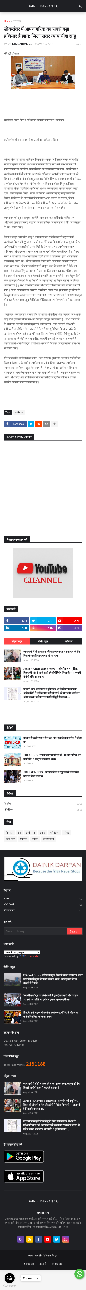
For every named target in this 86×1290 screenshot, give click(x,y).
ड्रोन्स (42, 832)
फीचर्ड (66, 832)
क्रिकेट (43, 803)
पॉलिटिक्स (43, 809)
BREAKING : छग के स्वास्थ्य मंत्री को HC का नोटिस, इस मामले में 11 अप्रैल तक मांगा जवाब (52, 757)
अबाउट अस (29, 1263)
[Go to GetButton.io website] (9, 1286)
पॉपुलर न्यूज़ (17, 641)
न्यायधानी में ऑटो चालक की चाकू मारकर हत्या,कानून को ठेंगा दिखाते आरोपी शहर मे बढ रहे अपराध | (51, 653)
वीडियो (35, 838)
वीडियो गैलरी (48, 838)
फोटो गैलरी (10, 838)
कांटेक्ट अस (57, 1263)
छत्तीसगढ (17, 21)
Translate (32, 956)
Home (7, 21)
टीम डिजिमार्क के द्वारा (48, 1255)
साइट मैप (43, 1263)
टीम (19, 832)
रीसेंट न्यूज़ (43, 641)
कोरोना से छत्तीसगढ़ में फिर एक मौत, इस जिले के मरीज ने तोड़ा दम (52, 740)
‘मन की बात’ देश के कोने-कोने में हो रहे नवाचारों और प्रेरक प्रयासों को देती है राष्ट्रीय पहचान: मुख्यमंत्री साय (50, 997)
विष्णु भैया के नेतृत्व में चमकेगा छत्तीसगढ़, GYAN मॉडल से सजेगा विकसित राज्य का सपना (50, 1014)
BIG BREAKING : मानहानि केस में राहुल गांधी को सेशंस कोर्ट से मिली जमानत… (51, 774)
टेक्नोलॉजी (30, 832)
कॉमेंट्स (69, 641)
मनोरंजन (23, 838)
